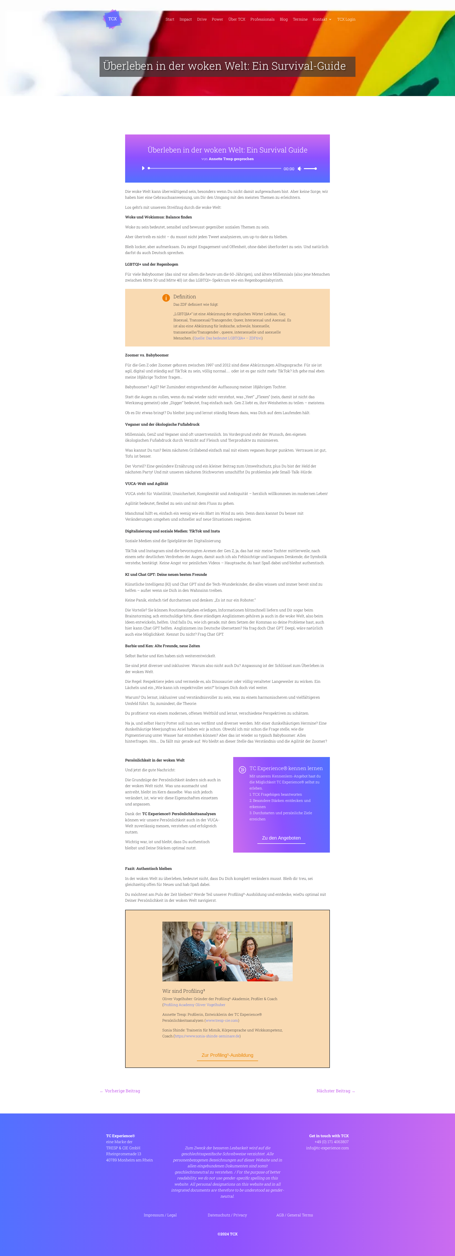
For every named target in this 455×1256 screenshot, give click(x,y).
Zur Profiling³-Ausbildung (227, 1055)
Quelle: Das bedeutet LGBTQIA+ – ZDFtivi (228, 338)
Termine (300, 19)
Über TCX (236, 19)
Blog (284, 19)
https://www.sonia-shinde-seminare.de (207, 1036)
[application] (227, 168)
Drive (202, 19)
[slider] (309, 168)
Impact (186, 19)
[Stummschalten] (299, 168)
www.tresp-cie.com (222, 1020)
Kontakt (320, 19)
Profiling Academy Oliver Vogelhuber (194, 1004)
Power (217, 19)
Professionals (262, 19)
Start (170, 19)
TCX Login (346, 19)
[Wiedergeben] (143, 168)
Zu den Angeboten (281, 837)
